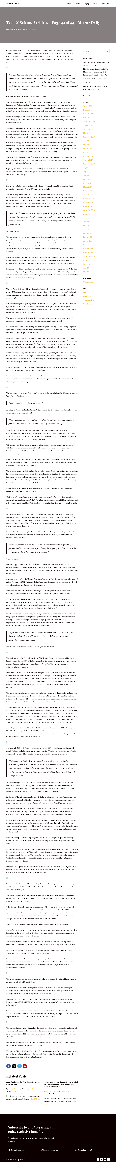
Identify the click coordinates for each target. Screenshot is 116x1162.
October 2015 (88, 252)
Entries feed (87, 296)
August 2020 (87, 125)
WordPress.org (88, 304)
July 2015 (86, 264)
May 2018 (86, 144)
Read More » (35, 1099)
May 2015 (86, 272)
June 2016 (87, 221)
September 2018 (89, 137)
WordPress (23, 1159)
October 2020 (88, 117)
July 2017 (86, 171)
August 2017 (87, 167)
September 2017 (89, 164)
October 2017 (88, 160)
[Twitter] (14, 1066)
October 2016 (88, 206)
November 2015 (89, 248)
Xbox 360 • (87, 82)
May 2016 (86, 225)
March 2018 (87, 148)
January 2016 (88, 241)
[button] (70, 3)
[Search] (108, 3)
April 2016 (87, 229)
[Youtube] (105, 1159)
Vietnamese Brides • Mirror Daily (94, 79)
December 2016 (88, 198)
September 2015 (89, 256)
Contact (102, 3)
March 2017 (87, 187)
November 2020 (89, 114)
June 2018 (87, 141)
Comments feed (88, 300)
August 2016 (87, 214)
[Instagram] (108, 1159)
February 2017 (88, 191)
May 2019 (86, 133)
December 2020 (88, 110)
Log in (85, 292)
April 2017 (87, 183)
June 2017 (87, 175)
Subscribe (77, 3)
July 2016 (86, 218)
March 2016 (87, 233)
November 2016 (89, 202)
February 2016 (88, 237)
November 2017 (89, 156)
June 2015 (87, 268)
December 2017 (88, 152)
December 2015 (88, 245)
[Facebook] (8, 1066)
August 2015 (87, 260)
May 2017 (86, 179)
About (95, 3)
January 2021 (88, 106)
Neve (8, 1159)
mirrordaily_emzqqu (14, 29)
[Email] (19, 1066)
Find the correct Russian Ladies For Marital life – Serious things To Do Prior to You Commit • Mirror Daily (61, 1084)
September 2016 (89, 210)
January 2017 (88, 194)
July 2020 (86, 129)
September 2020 (89, 121)
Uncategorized (28, 1089)
